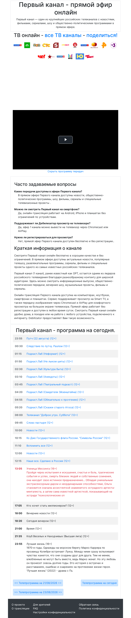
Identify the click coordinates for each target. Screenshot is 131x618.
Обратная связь (89, 604)
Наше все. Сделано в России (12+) (48, 461)
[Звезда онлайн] (51, 56)
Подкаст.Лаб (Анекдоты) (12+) (46, 376)
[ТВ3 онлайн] (113, 45)
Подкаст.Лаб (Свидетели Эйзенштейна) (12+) (55, 392)
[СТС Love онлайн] (65, 45)
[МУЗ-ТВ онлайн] (70, 56)
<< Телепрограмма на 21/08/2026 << (38, 583)
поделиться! (101, 35)
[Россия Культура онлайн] (85, 45)
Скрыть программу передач (65, 171)
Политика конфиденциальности (99, 608)
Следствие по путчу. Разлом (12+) (48, 346)
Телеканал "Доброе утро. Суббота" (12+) (52, 415)
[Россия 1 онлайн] (17, 45)
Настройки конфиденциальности (54, 612)
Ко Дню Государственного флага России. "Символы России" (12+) (68, 438)
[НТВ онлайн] (27, 45)
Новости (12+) (36, 430)
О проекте (18, 604)
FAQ (35, 608)
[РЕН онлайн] (104, 45)
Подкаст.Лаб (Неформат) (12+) (46, 353)
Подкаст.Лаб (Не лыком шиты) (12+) (50, 361)
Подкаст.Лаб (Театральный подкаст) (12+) (53, 384)
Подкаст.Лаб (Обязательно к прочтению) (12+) (56, 399)
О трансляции (20, 608)
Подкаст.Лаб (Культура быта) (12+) (49, 369)
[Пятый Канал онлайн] (56, 45)
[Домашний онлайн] (94, 45)
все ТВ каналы (63, 35)
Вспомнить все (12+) (40, 445)
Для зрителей (41, 604)
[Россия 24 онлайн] (61, 56)
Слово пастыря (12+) (40, 422)
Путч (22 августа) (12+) (41, 338)
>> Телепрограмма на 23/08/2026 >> (38, 592)
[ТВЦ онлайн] (75, 45)
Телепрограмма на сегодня (99, 583)
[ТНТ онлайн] (37, 45)
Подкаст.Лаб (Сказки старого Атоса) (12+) (54, 407)
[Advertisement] (65, 86)
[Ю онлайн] (80, 56)
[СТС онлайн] (46, 45)
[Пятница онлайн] (89, 56)
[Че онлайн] (41, 56)
